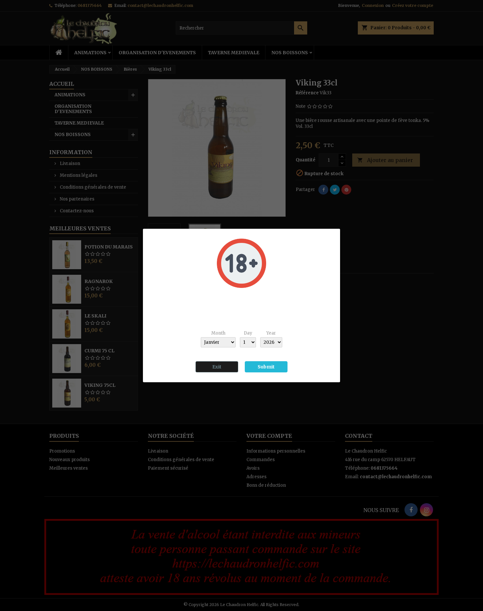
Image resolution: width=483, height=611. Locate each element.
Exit (216, 367)
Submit (266, 367)
